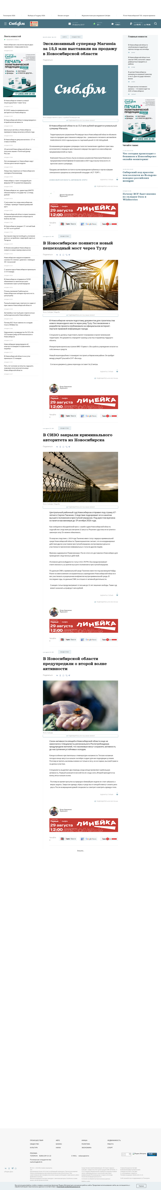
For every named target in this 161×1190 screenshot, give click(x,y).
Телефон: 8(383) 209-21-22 (40, 1156)
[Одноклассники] (59, 255)
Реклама (33, 1153)
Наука (58, 1147)
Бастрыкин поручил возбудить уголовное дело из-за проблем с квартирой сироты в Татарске (19, 238)
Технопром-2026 (9, 15)
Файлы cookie (86, 1181)
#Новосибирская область (59, 180)
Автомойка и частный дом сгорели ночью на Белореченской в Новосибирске (19, 314)
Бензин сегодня (63, 15)
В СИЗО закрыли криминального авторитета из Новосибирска (16, 111)
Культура (34, 1147)
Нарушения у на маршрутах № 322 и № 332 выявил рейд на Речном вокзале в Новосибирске (18, 334)
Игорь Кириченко (66, 387)
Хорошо (141, 1186)
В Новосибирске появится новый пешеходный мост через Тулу (16, 101)
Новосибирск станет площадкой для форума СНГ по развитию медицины (17, 182)
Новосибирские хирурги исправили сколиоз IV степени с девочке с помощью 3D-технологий (19, 259)
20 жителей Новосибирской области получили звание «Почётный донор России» (17, 151)
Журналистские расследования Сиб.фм (96, 15)
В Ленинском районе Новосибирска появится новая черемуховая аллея (17, 249)
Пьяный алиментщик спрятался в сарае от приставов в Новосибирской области (20, 304)
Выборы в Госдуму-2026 (36, 15)
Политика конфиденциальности (91, 1177)
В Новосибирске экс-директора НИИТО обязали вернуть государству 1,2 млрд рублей (19, 192)
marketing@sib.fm (36, 1162)
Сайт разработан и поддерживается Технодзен (135, 1178)
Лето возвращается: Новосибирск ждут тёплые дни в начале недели (19, 162)
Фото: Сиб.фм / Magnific (51, 312)
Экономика (86, 1147)
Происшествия (36, 1140)
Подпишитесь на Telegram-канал (81, 120)
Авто (65, 37)
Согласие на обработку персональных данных (96, 1179)
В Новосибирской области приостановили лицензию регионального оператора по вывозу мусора (19, 216)
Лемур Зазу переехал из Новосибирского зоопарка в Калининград (19, 172)
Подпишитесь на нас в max (107, 186)
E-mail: (80, 1156)
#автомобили (76, 180)
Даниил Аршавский (66, 195)
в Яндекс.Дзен (8, 1171)
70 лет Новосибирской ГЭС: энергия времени (139, 15)
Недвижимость (114, 1140)
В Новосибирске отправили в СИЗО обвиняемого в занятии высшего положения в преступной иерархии (17, 281)
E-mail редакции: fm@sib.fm (128, 1173)
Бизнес (59, 1144)
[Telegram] (69, 254)
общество (76, 37)
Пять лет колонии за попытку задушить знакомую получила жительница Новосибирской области (18, 368)
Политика (86, 1144)
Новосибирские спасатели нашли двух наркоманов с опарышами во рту (18, 46)
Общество (34, 1144)
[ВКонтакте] (56, 255)
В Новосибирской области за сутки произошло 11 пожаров (17, 357)
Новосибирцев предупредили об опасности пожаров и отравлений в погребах (17, 346)
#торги (84, 180)
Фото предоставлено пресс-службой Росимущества (61, 117)
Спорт (110, 1147)
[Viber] (66, 255)
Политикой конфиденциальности (68, 1187)
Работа (110, 1144)
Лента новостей (12, 36)
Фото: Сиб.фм (48, 733)
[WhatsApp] (63, 255)
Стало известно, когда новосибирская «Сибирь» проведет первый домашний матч (18, 204)
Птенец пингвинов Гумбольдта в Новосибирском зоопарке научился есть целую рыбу (19, 293)
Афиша (84, 1140)
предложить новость (12, 39)
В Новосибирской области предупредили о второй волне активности (20, 121)
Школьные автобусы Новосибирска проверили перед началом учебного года (19, 131)
